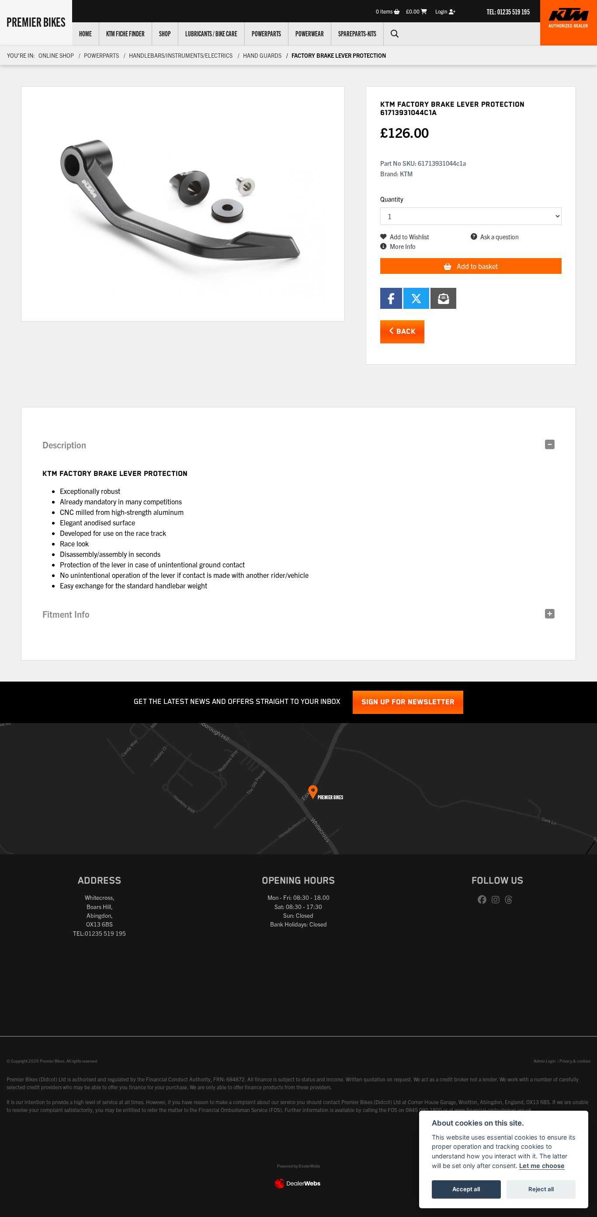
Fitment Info (66, 613)
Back (405, 332)
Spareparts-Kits (357, 33)
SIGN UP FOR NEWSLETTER (408, 702)
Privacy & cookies (574, 1060)
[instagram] (497, 900)
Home (85, 33)
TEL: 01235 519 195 (508, 11)
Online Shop (56, 55)
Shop (165, 33)
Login (442, 11)
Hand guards (262, 55)
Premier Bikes (36, 21)
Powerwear (309, 33)
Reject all (541, 1189)
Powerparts (266, 33)
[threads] (510, 900)
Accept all (466, 1189)
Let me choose (542, 1165)
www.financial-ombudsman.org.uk (493, 1109)
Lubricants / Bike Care (211, 33)
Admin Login (544, 1060)
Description (64, 444)
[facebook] (484, 900)
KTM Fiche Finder (125, 33)
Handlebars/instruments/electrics (181, 55)
